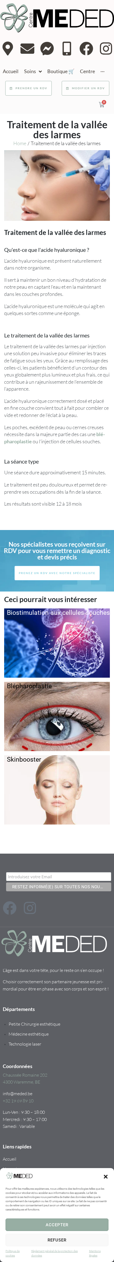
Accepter (57, 1224)
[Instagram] (106, 48)
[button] (105, 1176)
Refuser (57, 1240)
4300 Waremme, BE (21, 1082)
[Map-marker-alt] (8, 48)
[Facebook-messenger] (47, 48)
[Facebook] (86, 48)
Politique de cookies (13, 1253)
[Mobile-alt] (67, 48)
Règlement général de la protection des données (54, 1253)
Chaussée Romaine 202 (25, 1075)
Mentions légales (95, 1253)
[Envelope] (27, 48)
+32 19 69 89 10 (18, 1101)
